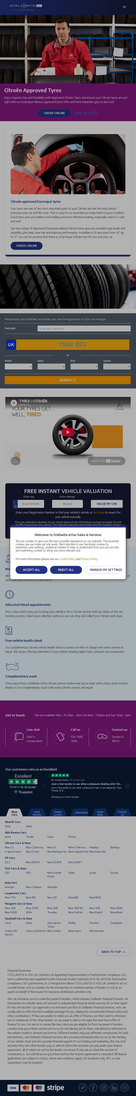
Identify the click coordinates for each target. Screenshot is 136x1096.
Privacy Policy (89, 559)
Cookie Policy (67, 559)
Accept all (31, 570)
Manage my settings (105, 570)
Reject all (66, 570)
